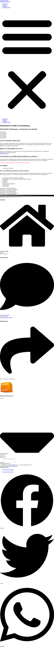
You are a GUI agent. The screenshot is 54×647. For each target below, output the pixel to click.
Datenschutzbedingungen (12, 466)
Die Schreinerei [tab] (3, 133)
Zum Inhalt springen (4, 0)
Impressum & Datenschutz (8, 469)
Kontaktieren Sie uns (4, 153)
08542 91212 (6, 315)
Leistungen (5, 6)
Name (1, 454)
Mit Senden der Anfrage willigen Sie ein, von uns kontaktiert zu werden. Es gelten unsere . (16, 465)
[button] (27, 63)
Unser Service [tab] (3, 131)
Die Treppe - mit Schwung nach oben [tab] (8, 190)
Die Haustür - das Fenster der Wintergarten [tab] (9, 189)
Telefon (1, 456)
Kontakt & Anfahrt (6, 7)
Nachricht (2, 462)
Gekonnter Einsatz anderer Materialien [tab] (8, 188)
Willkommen (5, 4)
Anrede (1, 398)
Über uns (4, 5)
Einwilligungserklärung (5, 463)
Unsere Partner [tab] (3, 134)
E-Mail (1, 457)
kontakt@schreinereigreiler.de (6, 317)
